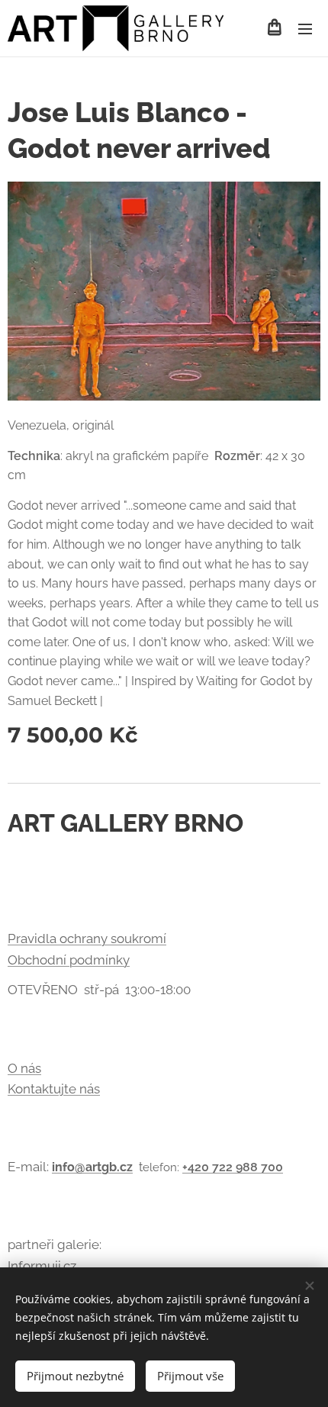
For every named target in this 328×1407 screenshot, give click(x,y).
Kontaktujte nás (54, 1088)
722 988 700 (247, 1167)
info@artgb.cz (92, 1167)
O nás (24, 1068)
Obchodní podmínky (69, 960)
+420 (197, 1167)
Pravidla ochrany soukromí (87, 938)
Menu (305, 28)
